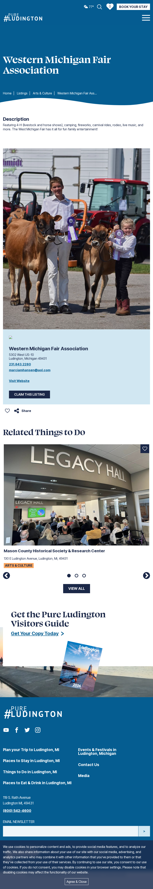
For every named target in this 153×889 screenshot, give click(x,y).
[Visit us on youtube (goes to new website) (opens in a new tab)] (6, 730)
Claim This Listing (29, 394)
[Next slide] (146, 575)
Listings (22, 93)
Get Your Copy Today (35, 633)
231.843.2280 (20, 364)
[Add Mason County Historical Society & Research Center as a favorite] (144, 448)
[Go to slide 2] (76, 575)
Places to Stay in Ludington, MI (31, 760)
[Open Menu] (146, 17)
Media (83, 775)
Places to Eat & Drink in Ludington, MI (37, 782)
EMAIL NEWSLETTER (18, 822)
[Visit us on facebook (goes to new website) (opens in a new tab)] (17, 730)
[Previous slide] (6, 575)
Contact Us (88, 764)
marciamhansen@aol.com (29, 370)
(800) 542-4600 (17, 811)
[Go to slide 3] (84, 575)
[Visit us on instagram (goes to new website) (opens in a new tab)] (38, 730)
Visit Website (19, 381)
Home (7, 93)
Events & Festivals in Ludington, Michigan (97, 751)
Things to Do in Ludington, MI (30, 771)
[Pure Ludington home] (23, 18)
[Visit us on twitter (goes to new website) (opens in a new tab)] (27, 730)
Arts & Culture (42, 93)
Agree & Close (77, 882)
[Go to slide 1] (69, 575)
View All (76, 588)
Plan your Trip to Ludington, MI (31, 749)
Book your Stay (133, 7)
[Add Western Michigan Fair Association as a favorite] (7, 410)
